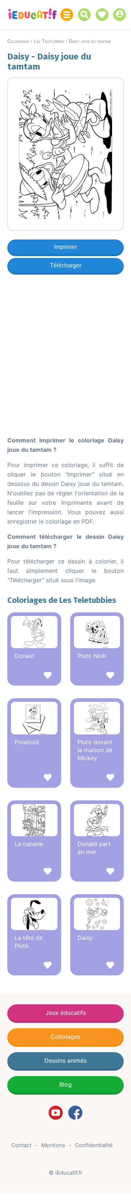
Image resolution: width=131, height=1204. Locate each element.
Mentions (53, 1145)
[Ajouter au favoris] (34, 676)
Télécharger (65, 265)
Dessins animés (65, 1060)
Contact (21, 1145)
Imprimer (65, 247)
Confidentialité (94, 1145)
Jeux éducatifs (65, 1012)
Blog (65, 1084)
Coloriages (65, 1036)
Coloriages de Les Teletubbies (61, 600)
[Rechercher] (86, 15)
